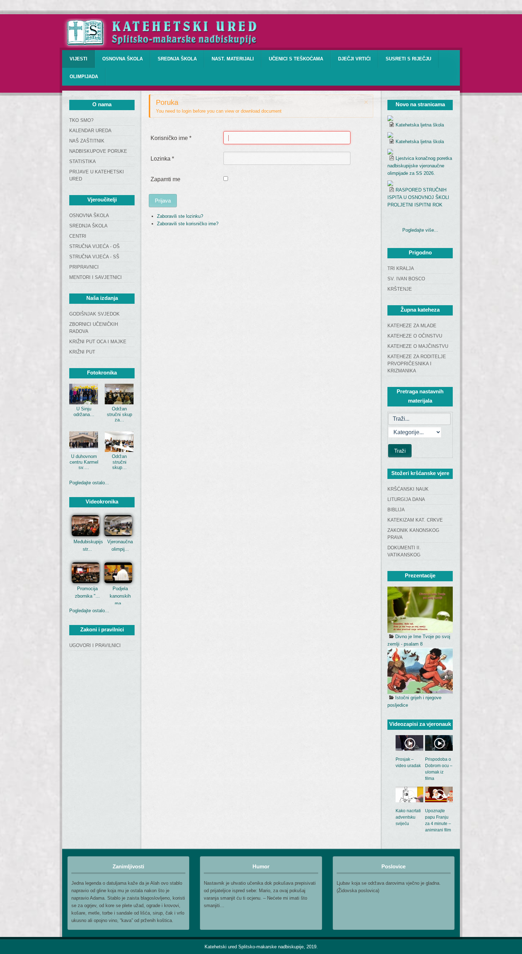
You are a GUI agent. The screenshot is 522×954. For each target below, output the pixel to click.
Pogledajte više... (420, 230)
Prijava (163, 201)
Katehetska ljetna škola (420, 125)
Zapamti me (165, 179)
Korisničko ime (171, 138)
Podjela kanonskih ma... (120, 596)
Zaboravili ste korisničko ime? (187, 223)
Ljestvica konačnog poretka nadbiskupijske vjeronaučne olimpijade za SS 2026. (419, 166)
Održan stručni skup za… (119, 414)
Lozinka (162, 159)
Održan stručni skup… (119, 462)
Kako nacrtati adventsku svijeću (408, 817)
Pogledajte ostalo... (89, 482)
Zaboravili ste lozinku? (180, 216)
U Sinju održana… (84, 411)
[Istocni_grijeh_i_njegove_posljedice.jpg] (420, 671)
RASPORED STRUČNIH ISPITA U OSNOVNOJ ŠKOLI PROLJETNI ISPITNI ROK (418, 197)
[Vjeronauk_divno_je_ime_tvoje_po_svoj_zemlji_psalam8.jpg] (420, 610)
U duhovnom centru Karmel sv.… (84, 462)
